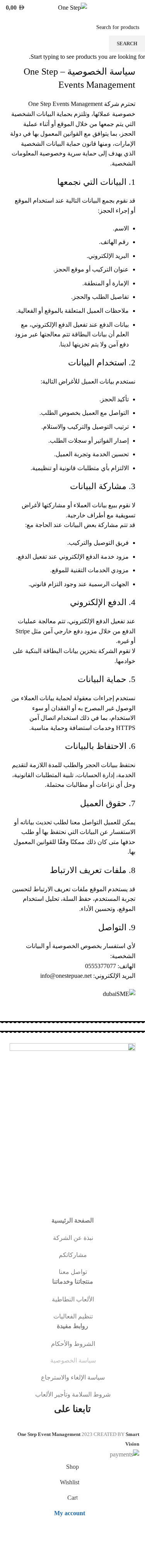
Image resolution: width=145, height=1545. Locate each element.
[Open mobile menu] (136, 7)
